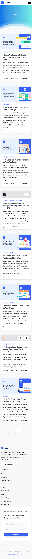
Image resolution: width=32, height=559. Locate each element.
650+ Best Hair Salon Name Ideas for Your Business (16, 161)
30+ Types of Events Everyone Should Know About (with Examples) (15, 349)
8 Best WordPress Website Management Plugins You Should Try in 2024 (16, 205)
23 (15, 434)
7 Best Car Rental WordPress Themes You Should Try (14, 400)
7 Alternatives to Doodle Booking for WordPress (16, 307)
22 (9, 434)
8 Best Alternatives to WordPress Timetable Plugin (16, 108)
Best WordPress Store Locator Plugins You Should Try (15, 256)
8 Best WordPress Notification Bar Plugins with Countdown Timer (15, 57)
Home (13, 18)
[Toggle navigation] (29, 2)
